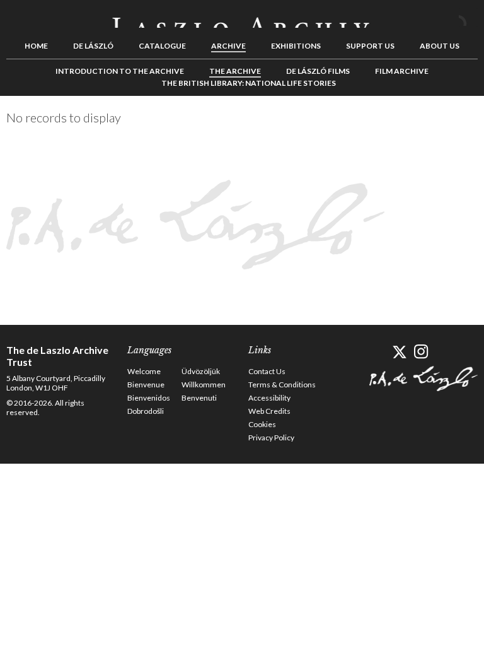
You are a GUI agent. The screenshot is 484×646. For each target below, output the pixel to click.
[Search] (468, 17)
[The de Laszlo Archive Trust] (242, 17)
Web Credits (269, 411)
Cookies (262, 424)
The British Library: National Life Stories (248, 83)
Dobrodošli (145, 411)
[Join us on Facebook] (377, 352)
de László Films (318, 71)
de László (93, 45)
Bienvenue (145, 384)
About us (439, 45)
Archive (228, 45)
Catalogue (162, 45)
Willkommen (204, 384)
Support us (370, 45)
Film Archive (402, 71)
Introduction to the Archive (119, 71)
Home (36, 45)
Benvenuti (199, 397)
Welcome (144, 371)
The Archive (235, 71)
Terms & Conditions (282, 384)
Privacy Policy (271, 437)
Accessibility (269, 397)
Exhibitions (296, 45)
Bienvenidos (148, 397)
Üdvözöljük (201, 371)
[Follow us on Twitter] (399, 352)
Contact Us (266, 371)
